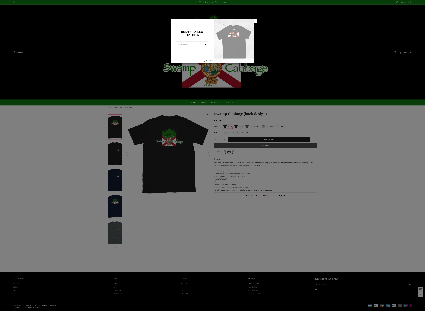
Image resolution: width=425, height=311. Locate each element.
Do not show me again (213, 61)
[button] (205, 44)
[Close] (255, 21)
